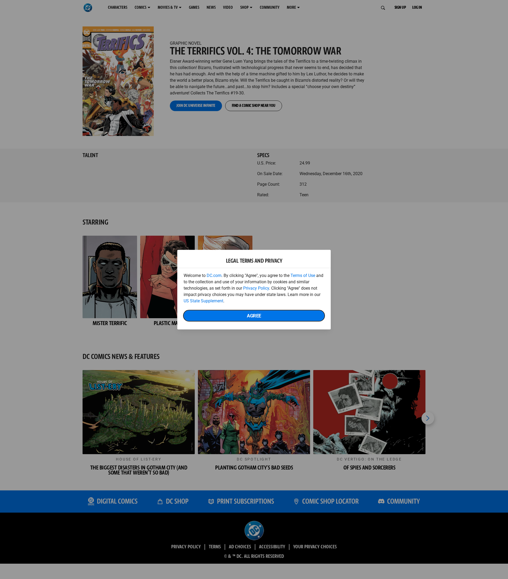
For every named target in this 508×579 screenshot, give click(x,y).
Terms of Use (303, 275)
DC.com (214, 275)
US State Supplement (203, 300)
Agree (254, 315)
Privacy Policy (256, 287)
